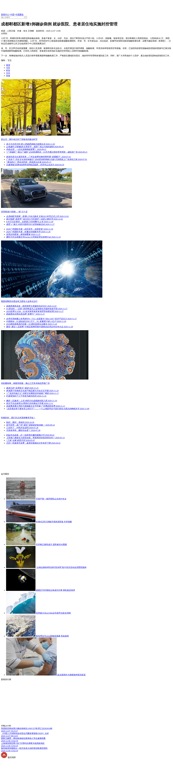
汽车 (8, 68)
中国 (12, 14)
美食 (8, 76)
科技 (8, 70)
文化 (8, 73)
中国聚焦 (19, 14)
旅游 (8, 65)
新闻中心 (5, 14)
